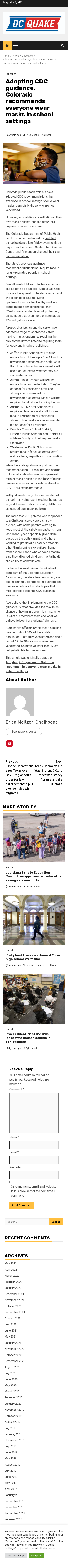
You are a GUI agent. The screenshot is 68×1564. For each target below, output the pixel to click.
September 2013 (15, 1513)
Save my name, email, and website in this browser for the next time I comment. (33, 1191)
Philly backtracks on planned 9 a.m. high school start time (33, 957)
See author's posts (24, 731)
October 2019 (13, 1416)
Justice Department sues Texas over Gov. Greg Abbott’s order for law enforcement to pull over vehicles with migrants (19, 777)
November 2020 (14, 1348)
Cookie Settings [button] (15, 1555)
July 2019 (10, 1428)
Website (15, 1167)
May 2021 (11, 1336)
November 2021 (14, 1300)
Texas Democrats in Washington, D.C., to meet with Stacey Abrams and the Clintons (48, 773)
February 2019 (13, 1434)
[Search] (62, 45)
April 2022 (11, 1269)
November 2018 (14, 1440)
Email (14, 1152)
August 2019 (12, 1422)
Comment (16, 1089)
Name (14, 1137)
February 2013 (13, 1519)
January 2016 (13, 1495)
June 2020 (11, 1379)
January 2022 (13, 1288)
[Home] (7, 45)
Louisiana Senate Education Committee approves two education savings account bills (34, 876)
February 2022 (13, 1282)
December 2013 (14, 1507)
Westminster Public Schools (29, 447)
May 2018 (11, 1458)
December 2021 (14, 1294)
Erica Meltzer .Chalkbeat (38, 135)
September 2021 (15, 1312)
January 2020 (13, 1403)
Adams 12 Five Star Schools (29, 407)
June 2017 (11, 1477)
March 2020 (12, 1391)
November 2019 (14, 1409)
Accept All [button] (36, 1555)
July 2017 (10, 1470)
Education (11, 74)
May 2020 (11, 1385)
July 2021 (10, 1324)
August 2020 (12, 1367)
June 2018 (11, 1452)
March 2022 (12, 1275)
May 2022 (11, 1263)
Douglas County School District (30, 429)
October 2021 (13, 1306)
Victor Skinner (33, 886)
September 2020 (15, 1361)
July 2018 (10, 1446)
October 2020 (13, 1355)
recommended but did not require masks (32, 268)
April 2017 (11, 1489)
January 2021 (13, 1342)
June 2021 (11, 1330)
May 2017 (11, 1483)
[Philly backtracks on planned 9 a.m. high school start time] (34, 920)
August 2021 (12, 1318)
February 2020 (13, 1397)
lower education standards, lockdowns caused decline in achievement (28, 1038)
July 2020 (10, 1373)
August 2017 (12, 1464)
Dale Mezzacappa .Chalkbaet (41, 965)
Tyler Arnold (32, 1048)
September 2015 (15, 1501)
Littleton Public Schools (26, 434)
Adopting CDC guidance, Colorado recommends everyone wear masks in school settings (33, 666)
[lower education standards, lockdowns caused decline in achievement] (34, 999)
